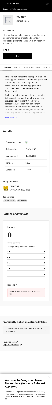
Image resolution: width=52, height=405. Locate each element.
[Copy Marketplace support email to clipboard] (21, 345)
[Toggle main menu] (4, 3)
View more (9, 117)
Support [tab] (47, 67)
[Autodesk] (13, 3)
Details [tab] (17, 67)
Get (17, 56)
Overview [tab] (7, 67)
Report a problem (11, 344)
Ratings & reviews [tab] (32, 67)
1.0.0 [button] (28, 163)
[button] (26, 330)
